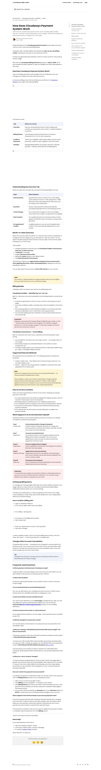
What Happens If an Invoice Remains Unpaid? (78, 46)
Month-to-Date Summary (78, 33)
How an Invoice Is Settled (78, 43)
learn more (49, 645)
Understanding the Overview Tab (76, 29)
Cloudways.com (77, 2)
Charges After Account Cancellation (77, 54)
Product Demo (67, 2)
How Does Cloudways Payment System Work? (78, 25)
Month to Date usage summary (30, 604)
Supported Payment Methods (77, 39)
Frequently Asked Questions (76, 58)
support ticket (27, 729)
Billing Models (75, 36)
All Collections (16, 18)
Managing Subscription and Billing (31, 18)
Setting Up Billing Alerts (77, 50)
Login (85, 2)
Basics (44, 18)
